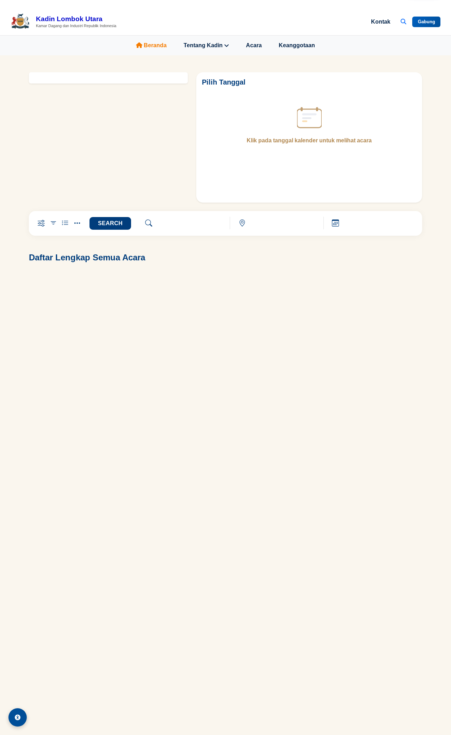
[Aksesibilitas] (17, 717)
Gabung (426, 21)
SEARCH (110, 223)
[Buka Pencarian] (403, 21)
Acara (254, 45)
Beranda (155, 45)
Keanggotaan (297, 45)
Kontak (380, 22)
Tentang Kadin (203, 45)
